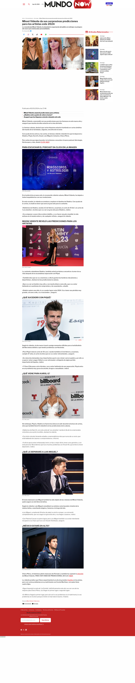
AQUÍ (71, 576)
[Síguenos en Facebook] (21, 630)
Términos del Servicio (48, 610)
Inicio (23, 18)
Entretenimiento (29, 18)
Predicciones (36, 601)
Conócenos (31, 610)
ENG (111, 5)
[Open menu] (24, 4)
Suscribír (109, 3)
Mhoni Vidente (30, 601)
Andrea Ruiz (27, 31)
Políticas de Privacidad (59, 610)
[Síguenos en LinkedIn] (26, 630)
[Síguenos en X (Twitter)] (23, 630)
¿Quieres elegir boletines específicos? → (34, 624)
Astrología (36, 18)
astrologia (102, 36)
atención (80, 574)
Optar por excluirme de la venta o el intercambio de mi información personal (35, 634)
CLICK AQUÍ (45, 142)
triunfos (70, 580)
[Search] (29, 4)
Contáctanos (38, 610)
